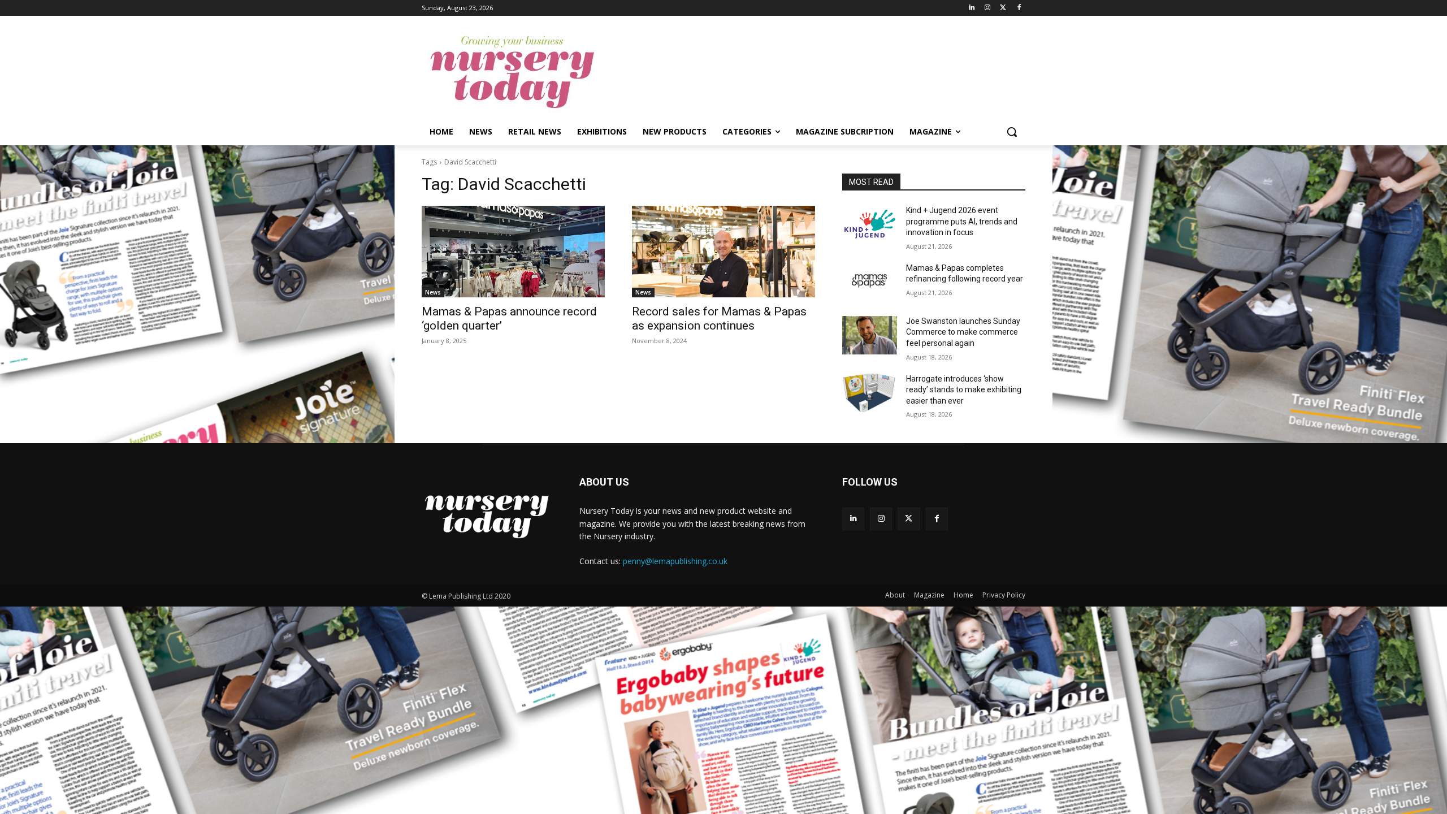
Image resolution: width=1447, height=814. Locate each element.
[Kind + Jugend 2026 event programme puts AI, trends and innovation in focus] (869, 224)
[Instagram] (987, 8)
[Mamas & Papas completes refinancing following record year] (869, 282)
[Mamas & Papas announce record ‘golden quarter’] (513, 251)
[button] (1011, 131)
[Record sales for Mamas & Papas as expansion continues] (723, 251)
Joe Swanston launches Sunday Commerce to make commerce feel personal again (963, 332)
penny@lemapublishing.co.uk (675, 561)
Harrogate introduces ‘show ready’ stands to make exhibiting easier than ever (963, 389)
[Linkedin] (971, 8)
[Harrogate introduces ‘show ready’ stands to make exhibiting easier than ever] (869, 393)
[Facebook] (1018, 8)
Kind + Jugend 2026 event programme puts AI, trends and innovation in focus (961, 221)
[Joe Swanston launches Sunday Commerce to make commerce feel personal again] (869, 335)
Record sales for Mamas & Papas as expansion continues (719, 318)
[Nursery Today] (512, 72)
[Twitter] (1003, 8)
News (433, 292)
